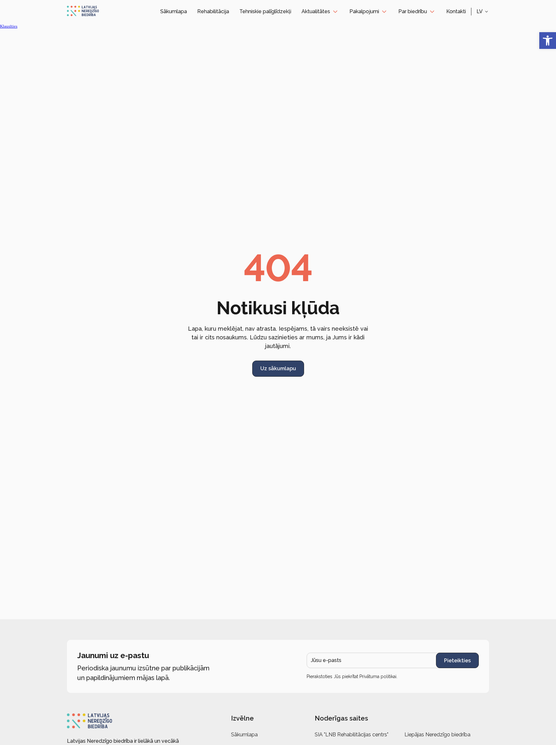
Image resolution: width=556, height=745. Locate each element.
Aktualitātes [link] (315, 11)
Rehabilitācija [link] (213, 11)
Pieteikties (457, 661)
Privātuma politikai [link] (377, 676)
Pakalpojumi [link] (364, 11)
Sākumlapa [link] (173, 11)
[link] (547, 40)
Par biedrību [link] (412, 11)
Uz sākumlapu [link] (278, 368)
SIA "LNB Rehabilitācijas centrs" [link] (351, 734)
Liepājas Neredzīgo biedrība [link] (437, 734)
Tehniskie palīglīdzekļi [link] (265, 11)
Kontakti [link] (456, 11)
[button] (483, 11)
